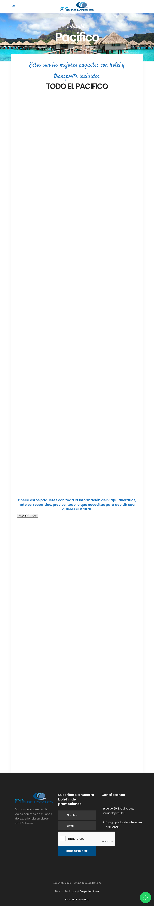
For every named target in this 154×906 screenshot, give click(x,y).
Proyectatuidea (89, 891)
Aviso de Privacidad (77, 899)
